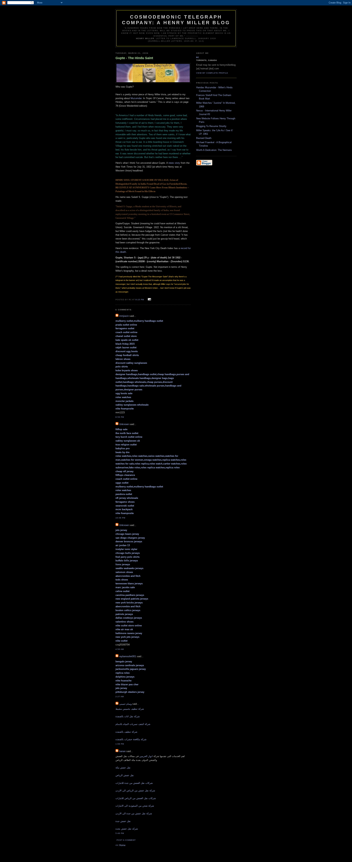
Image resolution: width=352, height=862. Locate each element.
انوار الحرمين (146, 756)
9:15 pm (139, 300)
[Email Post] (149, 299)
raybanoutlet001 (127, 656)
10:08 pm (120, 518)
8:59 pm (119, 417)
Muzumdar (136, 98)
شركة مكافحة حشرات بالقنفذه (130, 739)
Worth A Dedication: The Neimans (214, 150)
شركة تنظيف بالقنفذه (126, 731)
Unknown (124, 424)
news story (174, 162)
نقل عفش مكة (123, 767)
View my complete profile (212, 73)
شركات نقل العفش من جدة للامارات (134, 783)
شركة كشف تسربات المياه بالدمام (132, 724)
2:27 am (119, 697)
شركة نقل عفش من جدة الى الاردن (133, 813)
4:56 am (119, 649)
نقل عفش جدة (123, 821)
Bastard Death (203, 138)
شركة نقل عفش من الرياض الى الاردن (135, 790)
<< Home (120, 845)
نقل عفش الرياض (124, 775)
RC (197, 57)
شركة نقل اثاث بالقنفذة (127, 716)
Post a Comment (126, 840)
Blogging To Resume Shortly (211, 126)
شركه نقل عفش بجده (126, 828)
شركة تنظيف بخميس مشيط (129, 708)
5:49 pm (119, 833)
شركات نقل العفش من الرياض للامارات (135, 798)
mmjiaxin (124, 316)
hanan (122, 751)
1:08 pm (119, 744)
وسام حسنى (125, 704)
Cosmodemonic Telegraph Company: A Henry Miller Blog (176, 19)
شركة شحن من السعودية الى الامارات (134, 805)
